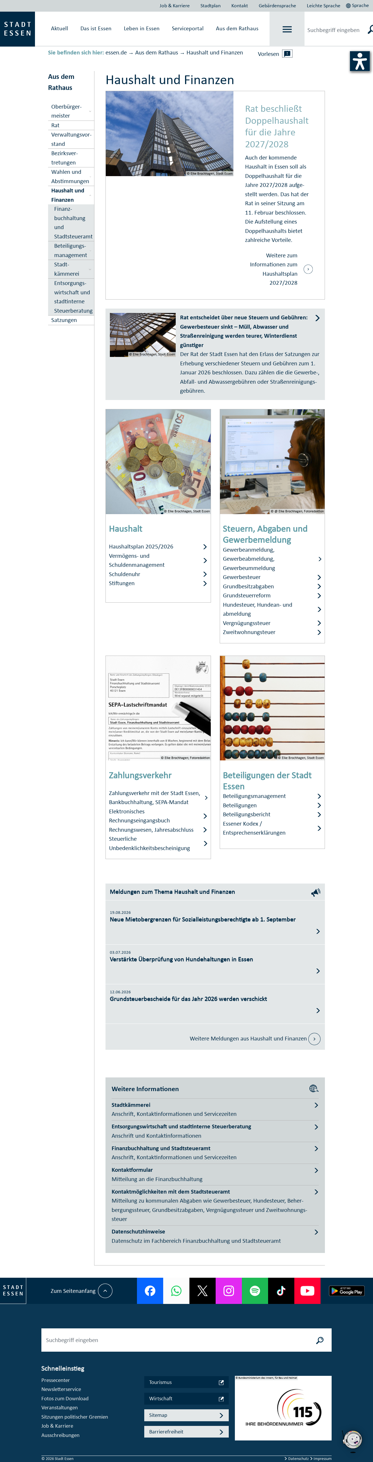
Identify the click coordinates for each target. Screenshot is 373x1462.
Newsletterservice (61, 1389)
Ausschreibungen (60, 1435)
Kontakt (239, 5)
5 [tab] (239, 1441)
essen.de (116, 52)
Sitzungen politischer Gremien (74, 1416)
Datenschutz (298, 1458)
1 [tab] (239, 1403)
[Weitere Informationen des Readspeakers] (287, 53)
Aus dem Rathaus (237, 28)
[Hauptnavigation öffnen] (287, 29)
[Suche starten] (320, 1340)
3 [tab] (239, 1422)
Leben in (142, 28)
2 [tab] (239, 1413)
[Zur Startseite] (17, 28)
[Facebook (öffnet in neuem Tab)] (150, 1291)
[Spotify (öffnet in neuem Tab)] (255, 1291)
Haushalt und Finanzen (214, 52)
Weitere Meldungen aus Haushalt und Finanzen (249, 1038)
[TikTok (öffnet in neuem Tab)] (281, 1291)
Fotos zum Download (65, 1398)
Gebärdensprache (277, 5)
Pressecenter (55, 1380)
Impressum (322, 1458)
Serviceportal (188, 28)
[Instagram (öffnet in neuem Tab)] (229, 1291)
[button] (358, 4)
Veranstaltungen (59, 1407)
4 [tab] (239, 1431)
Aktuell (59, 28)
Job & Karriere (175, 5)
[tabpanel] (283, 1411)
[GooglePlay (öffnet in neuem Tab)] (347, 1291)
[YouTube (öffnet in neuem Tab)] (307, 1291)
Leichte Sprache (323, 5)
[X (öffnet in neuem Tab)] (202, 1291)
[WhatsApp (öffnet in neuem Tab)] (176, 1291)
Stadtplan (210, 5)
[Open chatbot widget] (352, 1441)
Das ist (96, 28)
